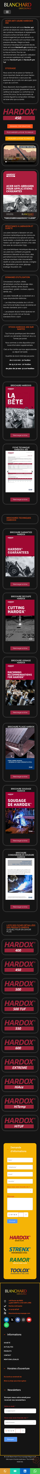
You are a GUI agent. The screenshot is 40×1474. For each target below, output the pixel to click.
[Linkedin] (6, 1319)
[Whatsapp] (6, 1325)
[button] (8, 407)
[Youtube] (29, 1319)
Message (10, 1196)
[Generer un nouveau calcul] (25, 1214)
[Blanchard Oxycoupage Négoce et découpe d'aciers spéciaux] (18, 6)
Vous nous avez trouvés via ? (19, 1187)
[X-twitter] (12, 1319)
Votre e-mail (9, 1406)
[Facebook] (17, 1319)
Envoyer (12, 1221)
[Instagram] (23, 1319)
